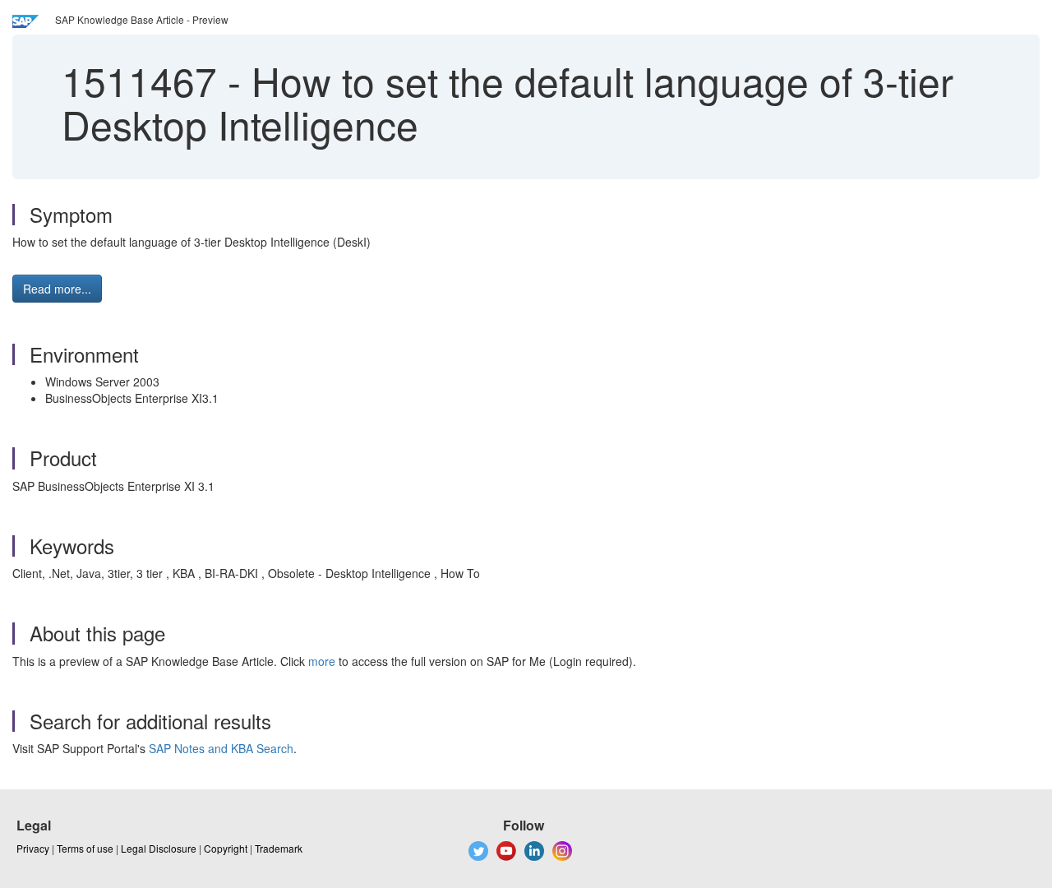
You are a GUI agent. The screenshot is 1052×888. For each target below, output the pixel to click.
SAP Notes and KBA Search (221, 748)
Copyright (225, 848)
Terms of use (85, 848)
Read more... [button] (57, 288)
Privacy (32, 848)
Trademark (278, 848)
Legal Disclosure (158, 848)
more (321, 661)
